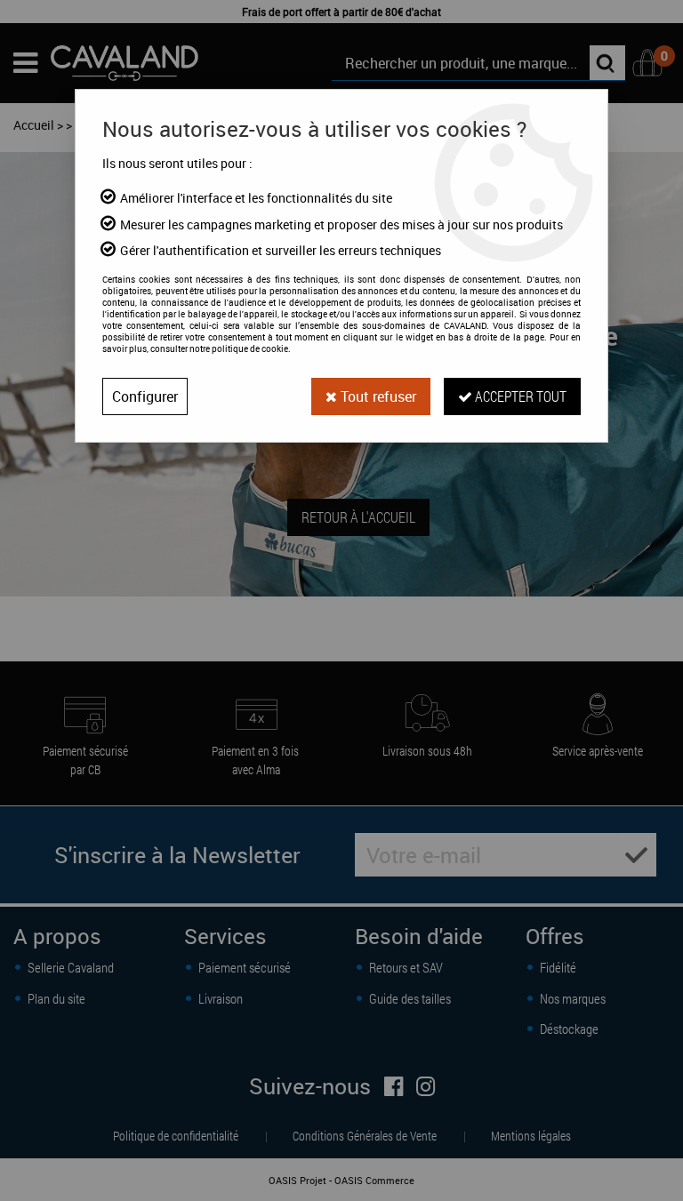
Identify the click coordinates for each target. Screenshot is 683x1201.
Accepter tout (519, 396)
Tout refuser (376, 396)
